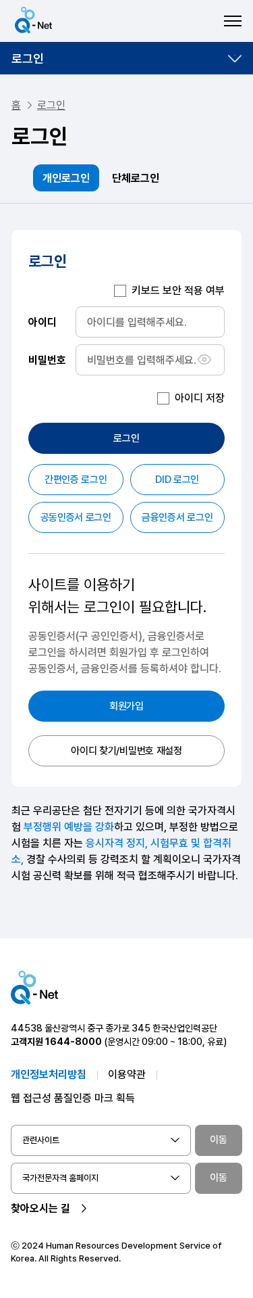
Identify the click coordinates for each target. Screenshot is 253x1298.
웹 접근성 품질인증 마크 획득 (73, 1098)
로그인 (27, 58)
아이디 (42, 321)
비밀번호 (47, 359)
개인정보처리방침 (48, 1074)
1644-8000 (73, 1041)
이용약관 (127, 1074)
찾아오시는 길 (40, 1208)
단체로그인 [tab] (135, 178)
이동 (218, 1140)
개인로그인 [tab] (66, 178)
